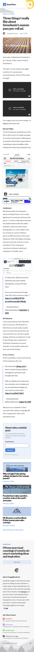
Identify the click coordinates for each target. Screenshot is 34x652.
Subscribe (17, 562)
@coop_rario (20, 366)
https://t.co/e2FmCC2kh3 (14, 393)
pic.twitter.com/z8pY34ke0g (15, 301)
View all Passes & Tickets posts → (14, 530)
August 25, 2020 (25, 402)
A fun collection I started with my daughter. (15, 637)
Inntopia (24, 592)
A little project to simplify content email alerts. (16, 625)
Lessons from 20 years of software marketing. (16, 631)
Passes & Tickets (9, 14)
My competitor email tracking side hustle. (15, 620)
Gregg (6, 608)
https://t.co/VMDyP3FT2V (14, 298)
